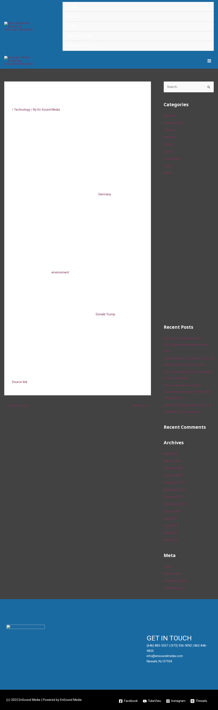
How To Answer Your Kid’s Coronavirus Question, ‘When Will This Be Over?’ (187, 391)
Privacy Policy (82, 45)
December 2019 (175, 482)
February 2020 (174, 468)
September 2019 (175, 504)
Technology (22, 109)
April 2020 (171, 454)
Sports (168, 151)
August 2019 (172, 511)
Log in (168, 566)
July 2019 (170, 518)
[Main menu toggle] (209, 60)
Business (170, 115)
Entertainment (173, 123)
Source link (19, 382)
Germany (104, 194)
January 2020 (173, 475)
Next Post (142, 405)
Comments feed (175, 581)
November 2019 (175, 490)
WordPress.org (174, 588)
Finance (169, 130)
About (73, 16)
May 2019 (170, 533)
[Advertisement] (191, 249)
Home (72, 6)
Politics (169, 144)
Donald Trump (105, 314)
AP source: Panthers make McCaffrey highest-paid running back (186, 344)
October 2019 (173, 497)
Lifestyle (170, 137)
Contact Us (79, 36)
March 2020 (172, 461)
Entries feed (172, 574)
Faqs (72, 26)
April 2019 (171, 540)
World (168, 173)
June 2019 (171, 525)
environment (60, 272)
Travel (168, 166)
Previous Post (16, 405)
